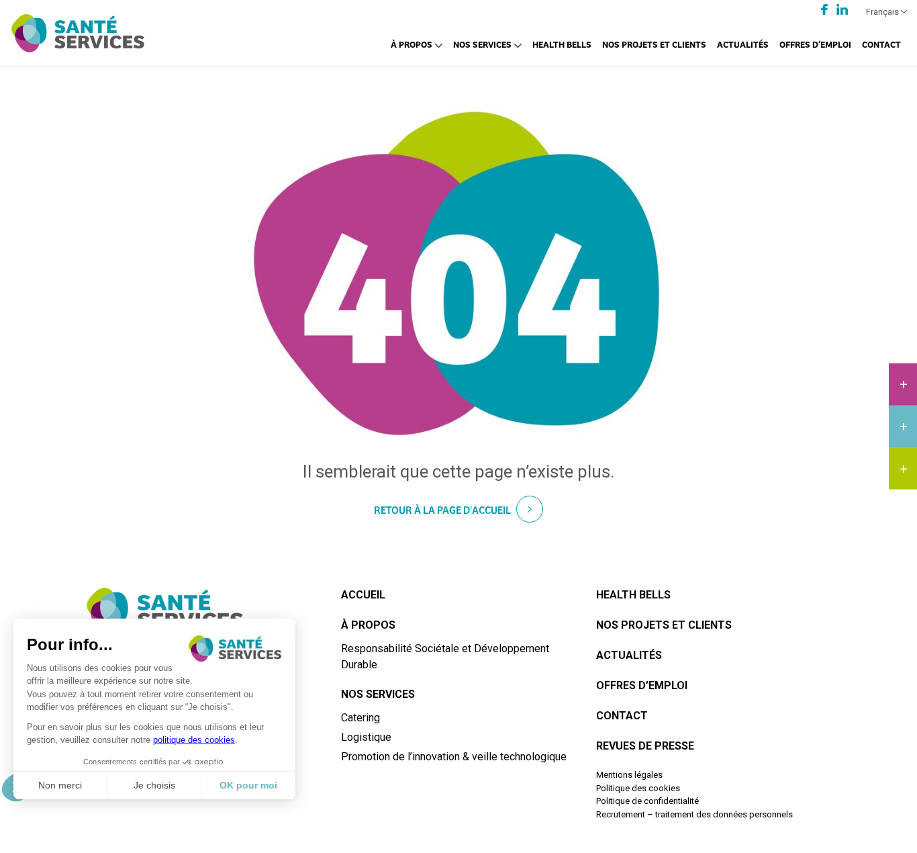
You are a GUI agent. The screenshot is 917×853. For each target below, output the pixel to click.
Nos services (482, 43)
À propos (411, 43)
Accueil (363, 594)
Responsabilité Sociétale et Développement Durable (445, 656)
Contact (881, 43)
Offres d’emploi (815, 43)
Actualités (743, 43)
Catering (360, 717)
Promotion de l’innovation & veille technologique (454, 756)
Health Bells (561, 43)
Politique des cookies (638, 788)
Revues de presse (645, 745)
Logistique (366, 737)
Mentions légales (629, 775)
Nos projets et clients (654, 43)
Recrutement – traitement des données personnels (694, 814)
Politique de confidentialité (647, 801)
